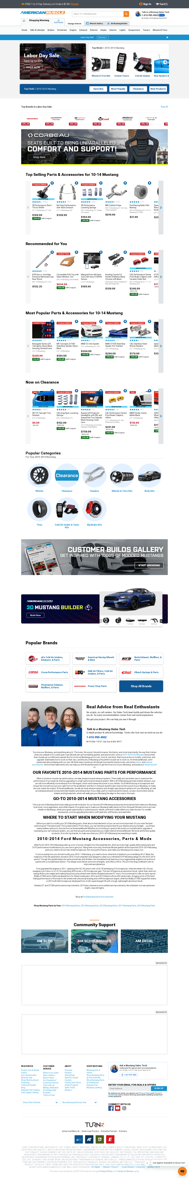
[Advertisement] (94, 985)
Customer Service (50, 1083)
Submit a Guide (71, 1078)
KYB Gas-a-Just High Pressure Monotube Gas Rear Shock (43, 278)
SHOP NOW (33, 67)
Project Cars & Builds (30, 1070)
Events (24, 1073)
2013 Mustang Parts (90, 906)
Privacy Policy (145, 1093)
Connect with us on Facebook (111, 1108)
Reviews (68, 1090)
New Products (158, 89)
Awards (68, 1073)
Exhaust (83, 30)
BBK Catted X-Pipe (116, 207)
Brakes (51, 30)
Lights (122, 30)
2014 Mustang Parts (71, 906)
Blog (23, 1087)
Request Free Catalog (30, 1090)
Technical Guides (28, 1085)
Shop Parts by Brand (30, 1080)
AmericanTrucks (90, 1131)
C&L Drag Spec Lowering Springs (67, 415)
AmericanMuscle (71, 1131)
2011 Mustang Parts (127, 906)
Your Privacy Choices (133, 1167)
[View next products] (160, 207)
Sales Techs (70, 1087)
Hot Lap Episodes (28, 1075)
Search (126, 14)
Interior (113, 30)
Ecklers (123, 1131)
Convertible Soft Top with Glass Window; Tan (68, 277)
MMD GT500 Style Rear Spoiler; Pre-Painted (115, 346)
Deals (24, 30)
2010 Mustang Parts (146, 906)
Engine (73, 30)
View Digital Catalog (30, 1092)
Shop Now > (102, 37)
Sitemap (95, 1167)
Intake (103, 30)
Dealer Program (71, 1085)
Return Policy (48, 1078)
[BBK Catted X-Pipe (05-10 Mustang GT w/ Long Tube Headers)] (116, 191)
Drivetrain (62, 30)
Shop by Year (26, 1078)
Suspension (134, 30)
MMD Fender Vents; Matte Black (138, 415)
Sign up (159, 1088)
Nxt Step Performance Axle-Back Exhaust (66, 207)
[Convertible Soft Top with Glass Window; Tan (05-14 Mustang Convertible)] (68, 261)
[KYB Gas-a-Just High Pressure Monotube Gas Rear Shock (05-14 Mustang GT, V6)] (43, 261)
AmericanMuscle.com (42, 12)
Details (75, 4)
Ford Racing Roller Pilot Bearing (140, 208)
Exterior (94, 30)
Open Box (98, 89)
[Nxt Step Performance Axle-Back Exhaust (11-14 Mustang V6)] (68, 191)
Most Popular (118, 89)
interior (138, 762)
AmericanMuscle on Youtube (117, 1108)
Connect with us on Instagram (124, 1108)
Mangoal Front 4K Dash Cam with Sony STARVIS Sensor (91, 278)
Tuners (146, 30)
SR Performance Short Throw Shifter (42, 207)
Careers (68, 1080)
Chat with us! (48, 1085)
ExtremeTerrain (109, 1131)
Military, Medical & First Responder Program (50, 1090)
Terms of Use (49, 1095)
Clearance (138, 89)
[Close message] (167, 37)
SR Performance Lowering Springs (91, 208)
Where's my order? (51, 1073)
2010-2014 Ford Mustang (133, 755)
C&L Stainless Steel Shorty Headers (138, 346)
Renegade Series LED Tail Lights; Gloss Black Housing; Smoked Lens (42, 347)
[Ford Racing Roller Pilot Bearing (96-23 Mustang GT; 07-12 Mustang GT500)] (141, 191)
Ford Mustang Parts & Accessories (98, 897)
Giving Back (70, 1075)
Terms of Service (125, 1171)
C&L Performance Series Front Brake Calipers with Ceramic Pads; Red (141, 279)
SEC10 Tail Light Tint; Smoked (41, 415)
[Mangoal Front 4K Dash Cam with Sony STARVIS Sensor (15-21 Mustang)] (92, 261)
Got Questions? (49, 1080)
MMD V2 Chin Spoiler (90, 345)
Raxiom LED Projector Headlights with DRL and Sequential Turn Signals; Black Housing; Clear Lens (91, 420)
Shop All (164, 107)
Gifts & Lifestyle (37, 30)
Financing (25, 1082)
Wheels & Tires (160, 30)
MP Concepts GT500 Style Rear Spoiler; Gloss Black (67, 347)
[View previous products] (28, 207)
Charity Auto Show (73, 1082)
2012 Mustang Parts (108, 906)
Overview (68, 1070)
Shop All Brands (141, 686)
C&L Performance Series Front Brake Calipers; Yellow (116, 417)
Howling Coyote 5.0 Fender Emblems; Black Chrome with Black (116, 279)
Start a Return (49, 1075)
